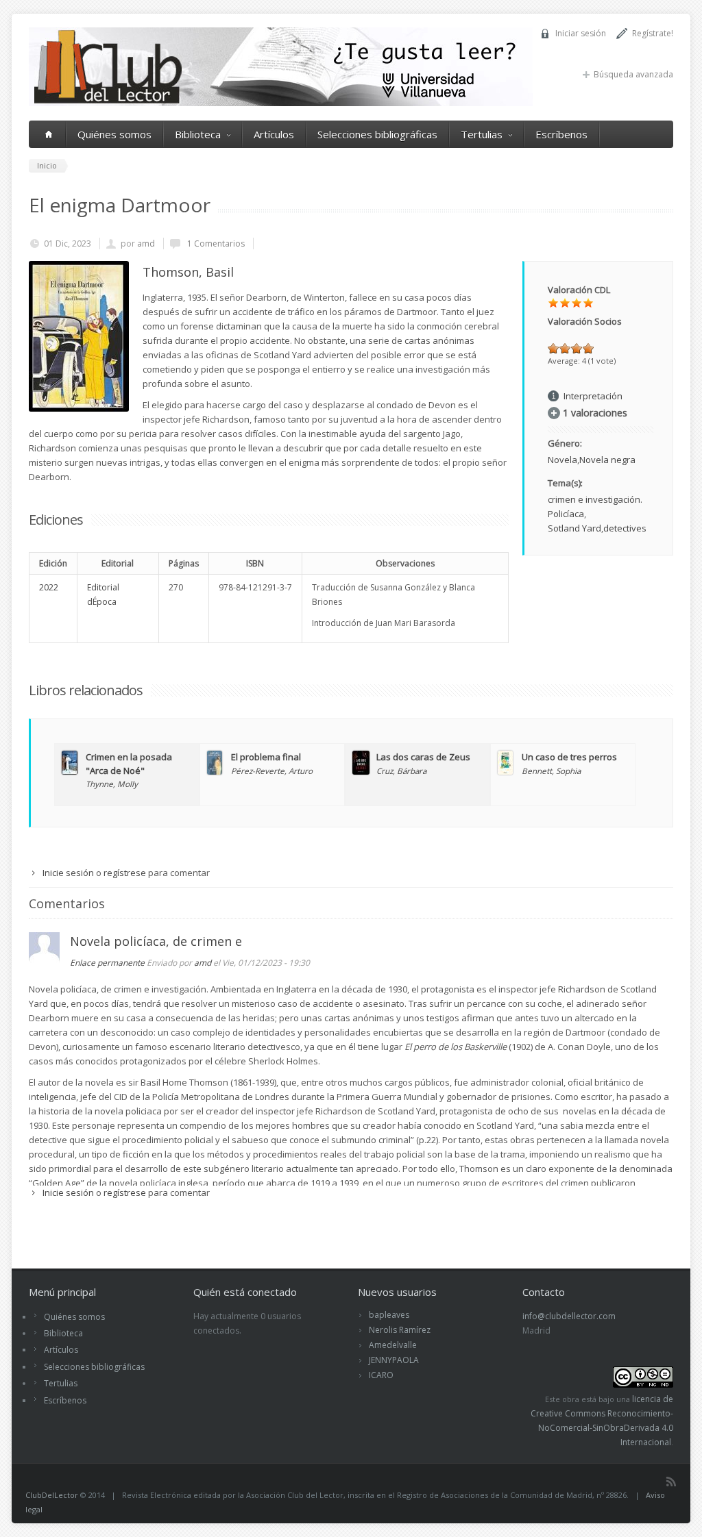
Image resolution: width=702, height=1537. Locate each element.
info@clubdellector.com (569, 1316)
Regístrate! (652, 33)
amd (146, 243)
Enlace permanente (107, 963)
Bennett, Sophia (551, 770)
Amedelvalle (393, 1345)
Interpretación (593, 396)
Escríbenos (561, 134)
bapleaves (389, 1315)
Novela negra (607, 459)
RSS (671, 1481)
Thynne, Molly (112, 783)
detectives (624, 528)
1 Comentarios (215, 243)
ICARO (381, 1375)
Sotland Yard (574, 528)
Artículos (274, 134)
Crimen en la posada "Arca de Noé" (129, 764)
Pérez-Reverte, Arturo (272, 770)
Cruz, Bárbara (401, 770)
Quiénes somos (114, 134)
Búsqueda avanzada (633, 74)
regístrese (125, 872)
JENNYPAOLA (394, 1360)
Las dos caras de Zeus (423, 757)
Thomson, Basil (188, 272)
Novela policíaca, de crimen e (156, 941)
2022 (48, 587)
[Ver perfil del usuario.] (44, 959)
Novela (562, 459)
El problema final (266, 757)
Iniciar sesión (580, 33)
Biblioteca (198, 134)
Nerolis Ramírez (400, 1330)
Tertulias (482, 134)
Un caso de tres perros (569, 757)
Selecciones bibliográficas (377, 134)
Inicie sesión (68, 872)
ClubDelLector (51, 1495)
